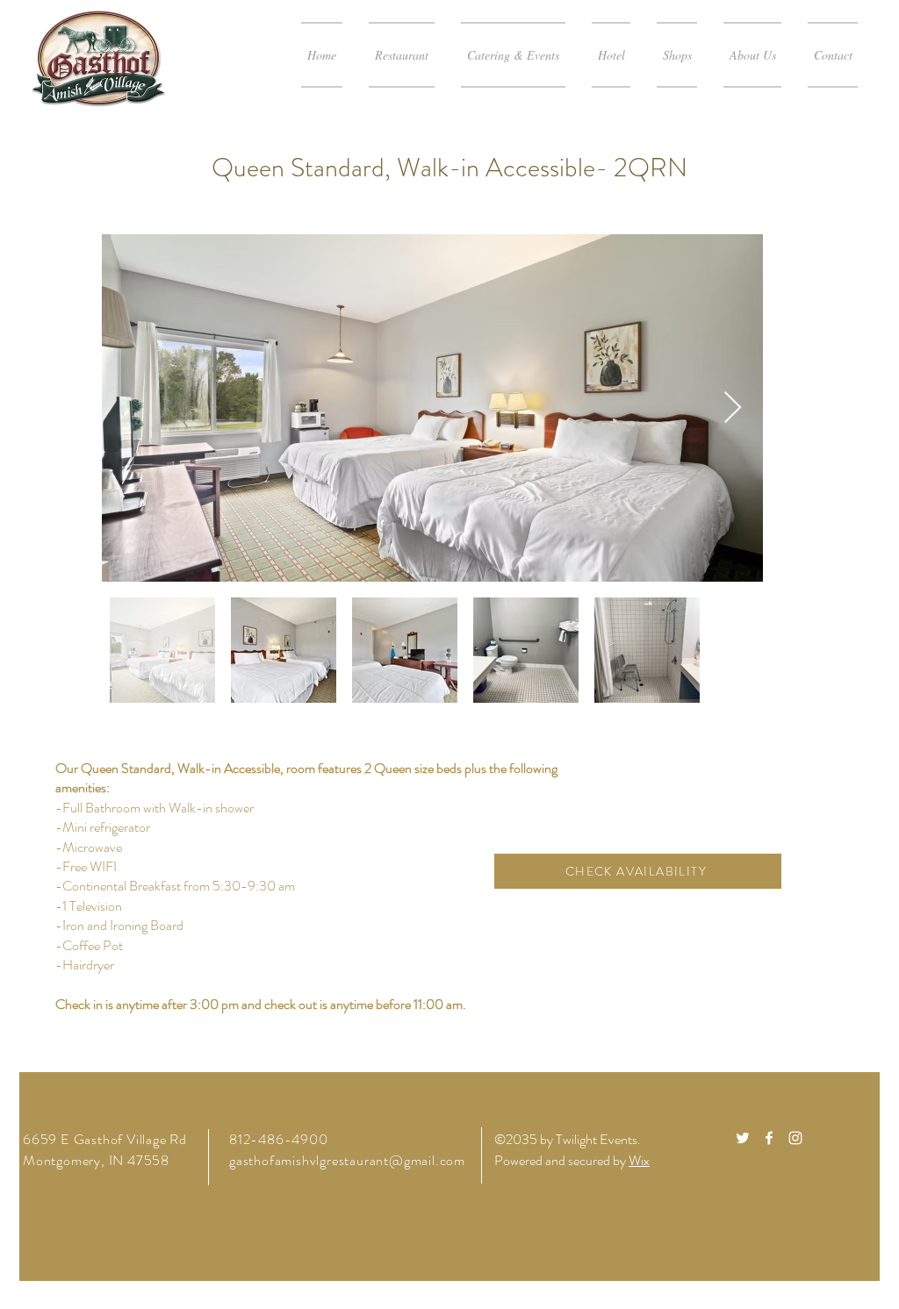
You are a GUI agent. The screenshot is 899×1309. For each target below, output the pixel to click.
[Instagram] (795, 1138)
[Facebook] (769, 1138)
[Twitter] (743, 1138)
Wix (639, 1160)
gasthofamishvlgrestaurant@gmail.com (347, 1160)
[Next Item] (733, 408)
